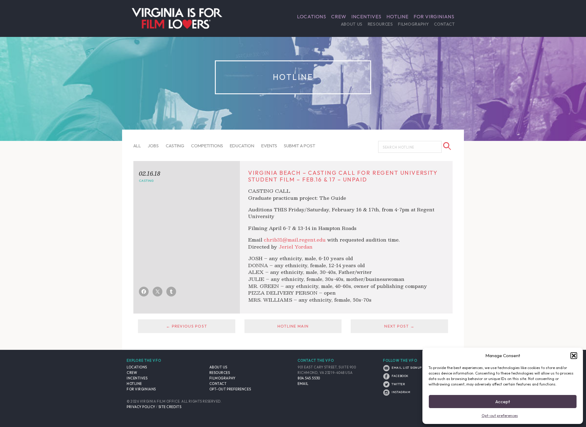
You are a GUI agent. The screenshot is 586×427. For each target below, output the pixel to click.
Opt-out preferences (500, 415)
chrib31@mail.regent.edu (295, 239)
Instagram (400, 392)
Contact (444, 24)
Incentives (366, 16)
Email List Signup (406, 367)
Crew (338, 16)
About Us (352, 24)
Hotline (397, 16)
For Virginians (434, 16)
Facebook (400, 376)
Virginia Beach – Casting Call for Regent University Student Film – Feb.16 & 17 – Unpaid (342, 176)
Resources (380, 24)
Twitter (398, 384)
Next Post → (399, 326)
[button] (574, 356)
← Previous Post (186, 326)
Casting (175, 146)
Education (242, 146)
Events (269, 146)
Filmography (413, 24)
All (137, 146)
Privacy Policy (141, 407)
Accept (502, 401)
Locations (311, 16)
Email (303, 384)
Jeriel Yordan (296, 246)
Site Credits (170, 407)
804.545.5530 (309, 378)
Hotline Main (293, 326)
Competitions (207, 146)
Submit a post (299, 146)
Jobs (153, 146)
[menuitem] (312, 16)
